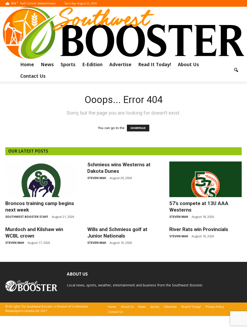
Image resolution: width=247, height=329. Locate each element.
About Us (188, 64)
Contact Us (33, 76)
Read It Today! (154, 64)
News (47, 64)
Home (27, 64)
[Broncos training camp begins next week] (41, 179)
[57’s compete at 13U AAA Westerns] (205, 179)
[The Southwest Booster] (123, 33)
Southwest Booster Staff (26, 217)
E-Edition (92, 64)
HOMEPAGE (138, 128)
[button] (236, 70)
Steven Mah (96, 178)
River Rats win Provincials (198, 229)
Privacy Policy (215, 307)
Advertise (120, 64)
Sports (68, 64)
